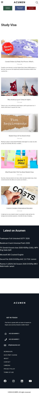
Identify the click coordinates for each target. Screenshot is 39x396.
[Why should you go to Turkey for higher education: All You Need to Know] (19, 87)
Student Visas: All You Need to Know (19, 136)
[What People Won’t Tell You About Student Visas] (19, 159)
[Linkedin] (21, 381)
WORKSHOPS (8, 351)
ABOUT (6, 358)
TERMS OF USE (9, 372)
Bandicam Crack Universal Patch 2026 (15, 243)
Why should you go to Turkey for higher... (19, 99)
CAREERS (7, 365)
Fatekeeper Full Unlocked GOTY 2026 (15, 238)
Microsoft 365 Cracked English (12, 255)
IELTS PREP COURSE (10, 355)
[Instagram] (13, 381)
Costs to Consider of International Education (19, 208)
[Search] (37, 2)
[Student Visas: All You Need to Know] (19, 123)
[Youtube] (30, 381)
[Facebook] (5, 381)
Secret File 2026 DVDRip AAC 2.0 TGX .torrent (18, 259)
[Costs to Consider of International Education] (19, 195)
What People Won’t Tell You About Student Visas (19, 172)
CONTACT (7, 362)
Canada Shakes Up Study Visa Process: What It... (19, 61)
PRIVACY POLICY (9, 369)
